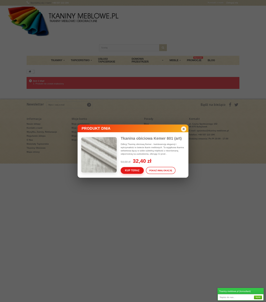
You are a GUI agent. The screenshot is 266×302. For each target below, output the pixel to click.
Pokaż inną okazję (160, 170)
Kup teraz (132, 170)
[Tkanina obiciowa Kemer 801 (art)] (101, 155)
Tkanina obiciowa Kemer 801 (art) (151, 138)
